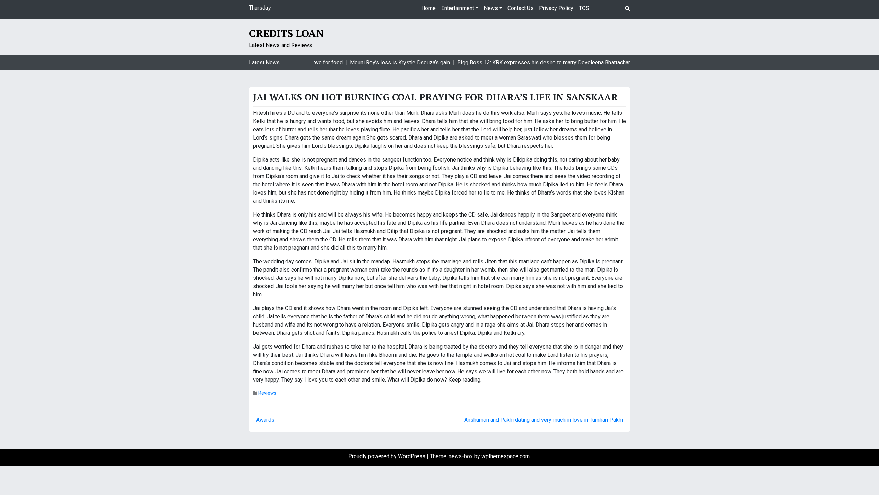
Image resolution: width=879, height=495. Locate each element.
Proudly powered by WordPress (387, 456)
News (491, 8)
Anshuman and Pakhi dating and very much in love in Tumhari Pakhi (543, 420)
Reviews (267, 393)
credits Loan (286, 33)
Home (428, 8)
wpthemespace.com (505, 456)
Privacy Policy (556, 8)
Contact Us (520, 8)
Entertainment (457, 8)
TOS (584, 8)
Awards (265, 420)
